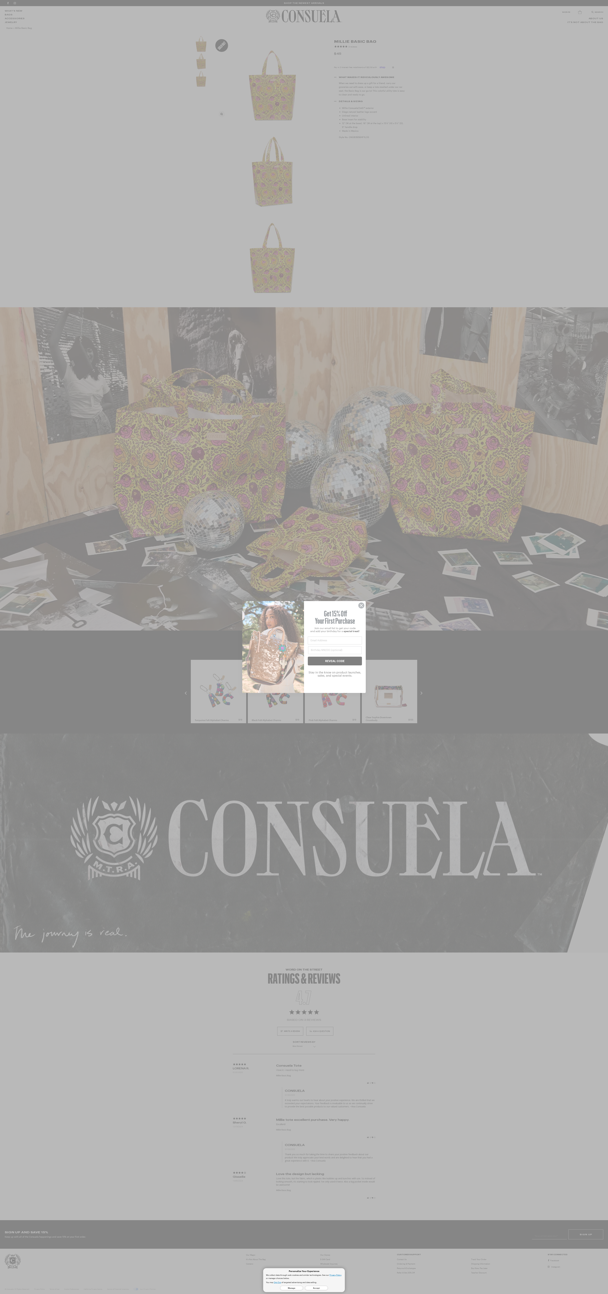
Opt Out (277, 1282)
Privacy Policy (335, 1275)
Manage (291, 1288)
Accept (316, 1288)
